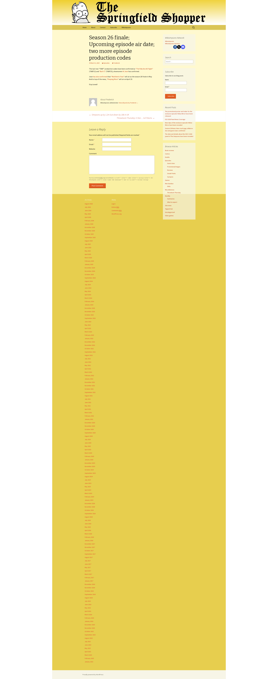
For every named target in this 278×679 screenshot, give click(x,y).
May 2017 (88, 567)
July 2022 (88, 359)
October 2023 (89, 315)
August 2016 (89, 598)
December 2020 (90, 423)
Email (91, 144)
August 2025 (89, 241)
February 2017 (89, 578)
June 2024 (88, 288)
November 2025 (90, 231)
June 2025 (88, 248)
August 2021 (89, 396)
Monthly (167, 196)
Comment (93, 153)
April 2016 (88, 611)
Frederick (116, 63)
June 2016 (88, 604)
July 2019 (88, 480)
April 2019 (88, 490)
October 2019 (89, 470)
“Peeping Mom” (113, 79)
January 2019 (89, 500)
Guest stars (171, 163)
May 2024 (88, 291)
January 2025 (89, 264)
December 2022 (90, 342)
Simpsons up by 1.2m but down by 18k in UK (109, 114)
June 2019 (88, 483)
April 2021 (88, 409)
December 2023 (90, 308)
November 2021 (90, 386)
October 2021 (89, 389)
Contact (103, 27)
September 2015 (90, 635)
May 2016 (88, 608)
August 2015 (89, 638)
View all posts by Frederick (128, 103)
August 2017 (89, 557)
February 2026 (89, 221)
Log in (113, 204)
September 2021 (90, 392)
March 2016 (88, 615)
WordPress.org (117, 214)
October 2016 (89, 591)
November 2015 (90, 628)
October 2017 (89, 551)
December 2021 (90, 382)
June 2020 (88, 443)
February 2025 (89, 261)
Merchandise (169, 184)
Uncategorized (170, 212)
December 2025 (90, 227)
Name (92, 140)
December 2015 (90, 625)
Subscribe (113, 27)
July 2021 (88, 399)
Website (92, 149)
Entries (115, 207)
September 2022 (90, 352)
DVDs (168, 186)
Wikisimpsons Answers (172, 44)
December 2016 (90, 584)
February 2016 (89, 618)
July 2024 (88, 285)
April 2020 (88, 450)
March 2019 (88, 493)
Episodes (106, 63)
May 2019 (88, 487)
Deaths (167, 157)
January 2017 (89, 581)
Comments (117, 210)
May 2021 (88, 406)
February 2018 (89, 537)
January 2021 (89, 419)
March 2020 (88, 453)
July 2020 (88, 439)
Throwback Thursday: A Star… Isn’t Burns (136, 118)
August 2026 (89, 204)
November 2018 (90, 507)
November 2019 (90, 466)
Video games (169, 216)
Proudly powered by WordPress (93, 675)
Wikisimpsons (126, 27)
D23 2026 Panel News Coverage (175, 119)
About (93, 27)
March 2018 (88, 534)
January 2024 (89, 305)
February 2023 (89, 335)
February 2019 (89, 497)
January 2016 (89, 621)
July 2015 (88, 642)
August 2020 (89, 436)
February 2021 (89, 416)
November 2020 (90, 426)
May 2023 (88, 325)
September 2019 (90, 473)
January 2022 (89, 379)
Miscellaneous (169, 190)
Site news (168, 205)
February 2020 (89, 456)
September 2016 (90, 594)
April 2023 (88, 328)
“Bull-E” (102, 71)
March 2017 (88, 574)
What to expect (172, 202)
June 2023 (88, 322)
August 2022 (89, 355)
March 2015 (88, 655)
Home (85, 27)
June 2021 (88, 402)
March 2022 (88, 372)
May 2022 (88, 365)
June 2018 (88, 524)
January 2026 (89, 224)
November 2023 (90, 312)
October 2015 (89, 631)
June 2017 (88, 564)
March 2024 (88, 298)
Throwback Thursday (174, 193)
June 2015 (88, 645)
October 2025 (89, 234)
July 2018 (88, 520)
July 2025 (88, 244)
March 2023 (88, 332)
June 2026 (88, 210)
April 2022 (88, 369)
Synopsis (170, 177)
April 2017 (88, 571)
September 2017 (90, 554)
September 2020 (90, 433)
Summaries (171, 199)
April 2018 (88, 530)
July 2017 (88, 561)
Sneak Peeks (171, 173)
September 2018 (90, 514)
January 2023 (89, 338)
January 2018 (89, 540)
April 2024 (88, 295)
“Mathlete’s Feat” (117, 76)
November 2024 (90, 271)
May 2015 (88, 648)
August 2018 (89, 517)
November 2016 (90, 588)
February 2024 (89, 301)
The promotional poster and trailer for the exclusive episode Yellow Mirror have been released (179, 113)
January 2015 (89, 662)
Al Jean (125, 71)
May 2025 (88, 251)
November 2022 (90, 345)
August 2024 (89, 281)
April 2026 (88, 217)
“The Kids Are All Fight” (144, 69)
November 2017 (90, 547)
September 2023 (90, 318)
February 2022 (89, 375)
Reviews (170, 170)
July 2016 (88, 601)
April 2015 (88, 652)
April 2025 (88, 254)
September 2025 (90, 237)
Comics (167, 154)
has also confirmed (100, 76)
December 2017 (90, 544)
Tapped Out (169, 209)
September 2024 (90, 278)
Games (167, 180)
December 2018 (90, 503)
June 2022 (88, 362)
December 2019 (90, 463)
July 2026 (88, 207)
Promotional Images (173, 167)
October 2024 (89, 274)
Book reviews (169, 150)
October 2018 (89, 510)
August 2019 (89, 477)
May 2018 (88, 527)
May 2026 (88, 214)
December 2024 (90, 268)
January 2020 (89, 460)
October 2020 (89, 429)
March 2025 (88, 258)
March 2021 (88, 413)
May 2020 (88, 446)
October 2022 (89, 349)
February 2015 (89, 658)
